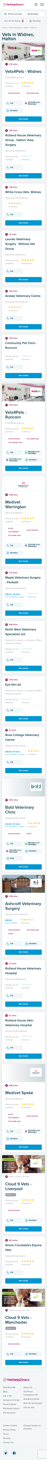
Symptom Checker (11, 1400)
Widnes (34, 28)
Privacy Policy (9, 1429)
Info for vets (29, 1407)
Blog (5, 1391)
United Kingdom (15, 28)
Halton (26, 28)
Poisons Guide (9, 1404)
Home (4, 28)
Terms (5, 1434)
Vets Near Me (9, 1387)
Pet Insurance (9, 1412)
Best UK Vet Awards (33, 1403)
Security (7, 1438)
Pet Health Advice (11, 1408)
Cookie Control (10, 1425)
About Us (28, 1387)
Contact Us (8, 1442)
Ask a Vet (7, 1396)
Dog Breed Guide (31, 1399)
